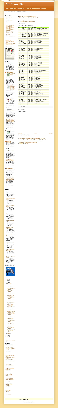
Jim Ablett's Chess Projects (10, 348)
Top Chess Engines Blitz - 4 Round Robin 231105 (11, 330)
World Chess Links (9, 349)
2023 (7, 282)
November (9, 284)
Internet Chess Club (9, 359)
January (8, 333)
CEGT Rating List (9, 375)
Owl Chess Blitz (14, 4)
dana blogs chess (9, 168)
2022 (7, 335)
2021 (7, 336)
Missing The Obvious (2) (10, 160)
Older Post (50, 133)
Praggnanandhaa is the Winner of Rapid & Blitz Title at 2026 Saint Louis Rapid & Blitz (33, 139)
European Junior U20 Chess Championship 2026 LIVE (28, 142)
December (9, 283)
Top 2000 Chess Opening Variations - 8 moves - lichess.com (10, 21)
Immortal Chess (8, 394)
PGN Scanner (8, 370)
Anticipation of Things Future (10, 169)
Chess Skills (8, 130)
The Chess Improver (9, 159)
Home (5, 11)
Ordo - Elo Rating (9, 364)
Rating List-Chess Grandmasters (21, 11)
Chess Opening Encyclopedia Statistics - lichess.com (10, 18)
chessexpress (8, 141)
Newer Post (20, 133)
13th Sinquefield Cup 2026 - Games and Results (27, 21)
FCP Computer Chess (9, 379)
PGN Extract (8, 369)
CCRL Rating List (9, 374)
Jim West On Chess (9, 72)
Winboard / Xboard (9, 384)
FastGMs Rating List (9, 378)
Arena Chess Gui (9, 383)
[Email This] (21, 106)
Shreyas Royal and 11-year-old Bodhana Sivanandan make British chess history (32, 138)
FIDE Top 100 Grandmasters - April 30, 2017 (10, 41)
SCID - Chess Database (10, 368)
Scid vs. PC (8, 386)
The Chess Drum (9, 109)
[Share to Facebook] (23, 106)
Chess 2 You (8, 390)
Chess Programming (9, 344)
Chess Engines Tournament (10, 340)
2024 (7, 280)
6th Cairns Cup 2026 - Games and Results (26, 20)
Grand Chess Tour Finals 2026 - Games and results (27, 16)
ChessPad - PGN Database (10, 367)
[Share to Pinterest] (24, 106)
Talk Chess (8, 391)
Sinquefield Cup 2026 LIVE (23, 143)
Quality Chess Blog (9, 150)
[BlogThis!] (21, 106)
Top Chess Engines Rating (11, 11)
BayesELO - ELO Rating (10, 365)
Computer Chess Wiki (9, 347)
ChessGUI (8, 385)
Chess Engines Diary (10, 84)
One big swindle (8, 142)
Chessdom (8, 118)
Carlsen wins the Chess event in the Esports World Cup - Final (29, 17)
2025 (7, 279)
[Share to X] (22, 106)
